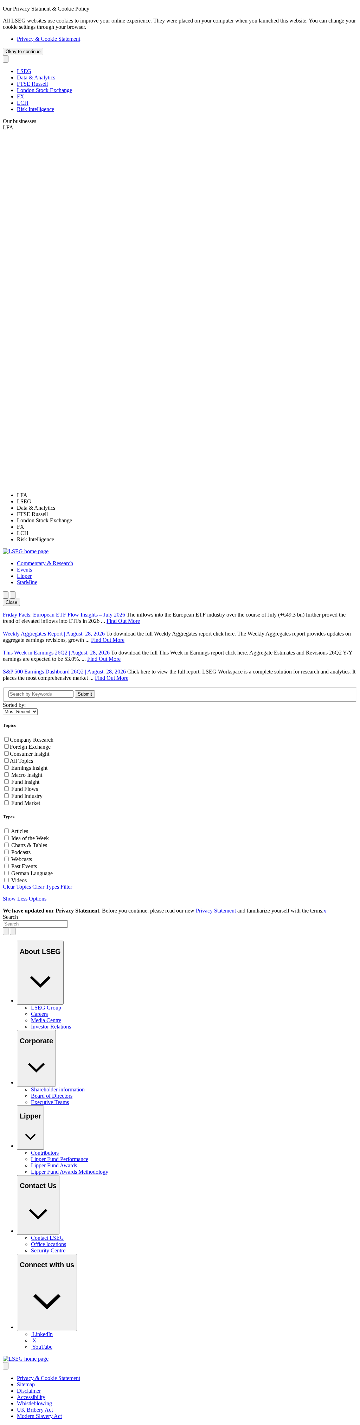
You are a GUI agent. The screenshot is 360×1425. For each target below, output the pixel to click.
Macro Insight (26, 775)
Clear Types (45, 887)
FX (20, 96)
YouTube (42, 1347)
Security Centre (48, 1250)
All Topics (21, 761)
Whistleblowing (34, 1403)
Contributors (45, 1153)
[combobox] (35, 924)
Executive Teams (50, 1102)
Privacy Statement (216, 911)
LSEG (24, 71)
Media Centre (46, 1020)
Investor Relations (51, 1027)
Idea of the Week (30, 838)
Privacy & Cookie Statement (48, 39)
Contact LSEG (47, 1238)
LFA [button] (8, 127)
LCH (22, 103)
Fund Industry (27, 796)
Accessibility (31, 1397)
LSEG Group (46, 1008)
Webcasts (21, 859)
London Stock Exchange (44, 90)
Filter (66, 887)
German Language (32, 873)
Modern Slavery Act (39, 1416)
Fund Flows (24, 789)
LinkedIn (42, 1334)
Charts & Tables (29, 845)
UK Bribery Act (35, 1410)
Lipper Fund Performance (59, 1159)
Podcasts (21, 852)
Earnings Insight (29, 768)
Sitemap (26, 1384)
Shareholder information (58, 1089)
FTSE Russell (32, 84)
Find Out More (123, 621)
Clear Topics (17, 887)
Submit (85, 694)
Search (10, 917)
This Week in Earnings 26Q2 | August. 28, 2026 (56, 653)
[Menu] (12, 595)
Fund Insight (25, 782)
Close (11, 602)
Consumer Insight (29, 754)
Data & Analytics (36, 77)
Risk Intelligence (35, 109)
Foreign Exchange (30, 747)
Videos (19, 880)
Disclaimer (29, 1391)
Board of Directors (51, 1096)
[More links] (5, 1365)
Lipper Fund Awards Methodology (69, 1172)
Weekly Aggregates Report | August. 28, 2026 (54, 634)
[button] (45, 563)
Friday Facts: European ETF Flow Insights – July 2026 (64, 615)
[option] (187, 495)
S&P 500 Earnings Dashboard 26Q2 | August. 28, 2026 (64, 672)
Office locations (48, 1244)
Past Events (24, 866)
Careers (39, 1014)
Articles (19, 831)
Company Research (31, 740)
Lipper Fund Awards (54, 1165)
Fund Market (25, 803)
